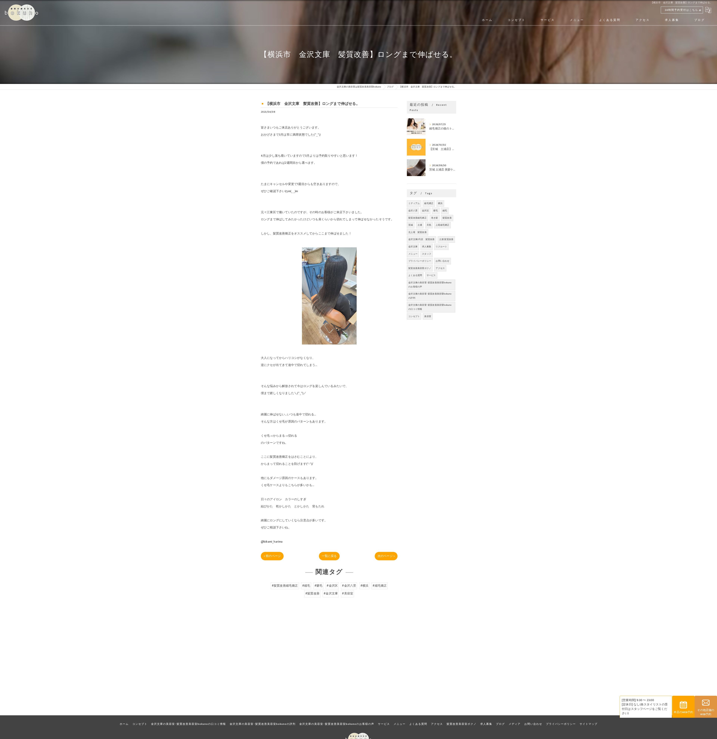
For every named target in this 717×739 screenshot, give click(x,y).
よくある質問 (415, 275)
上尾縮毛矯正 (442, 225)
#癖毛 (318, 585)
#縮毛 (306, 585)
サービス (431, 275)
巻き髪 (434, 218)
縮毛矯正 (428, 203)
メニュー (413, 254)
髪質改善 (447, 218)
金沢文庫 (413, 246)
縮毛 (445, 210)
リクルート (441, 246)
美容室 (427, 316)
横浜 (440, 203)
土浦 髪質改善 (446, 239)
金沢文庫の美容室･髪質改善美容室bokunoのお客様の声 (429, 285)
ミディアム (414, 203)
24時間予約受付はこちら (681, 10)
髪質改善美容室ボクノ (419, 268)
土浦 (420, 225)
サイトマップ (589, 724)
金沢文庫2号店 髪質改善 (421, 239)
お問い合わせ (442, 261)
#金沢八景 (349, 585)
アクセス (440, 268)
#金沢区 (332, 585)
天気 (429, 225)
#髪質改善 (312, 593)
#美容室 (347, 593)
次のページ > (386, 556)
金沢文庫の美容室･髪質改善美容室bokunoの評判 (429, 296)
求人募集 (426, 246)
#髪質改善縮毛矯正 (285, 585)
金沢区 (425, 210)
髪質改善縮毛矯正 (417, 218)
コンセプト (414, 316)
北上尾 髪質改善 (417, 232)
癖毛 (435, 210)
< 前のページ (272, 556)
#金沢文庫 (331, 593)
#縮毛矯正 (380, 585)
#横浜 (364, 585)
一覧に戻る (329, 556)
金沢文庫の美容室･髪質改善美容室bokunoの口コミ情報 (429, 307)
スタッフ (426, 254)
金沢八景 (413, 210)
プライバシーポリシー (419, 261)
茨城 (410, 225)
